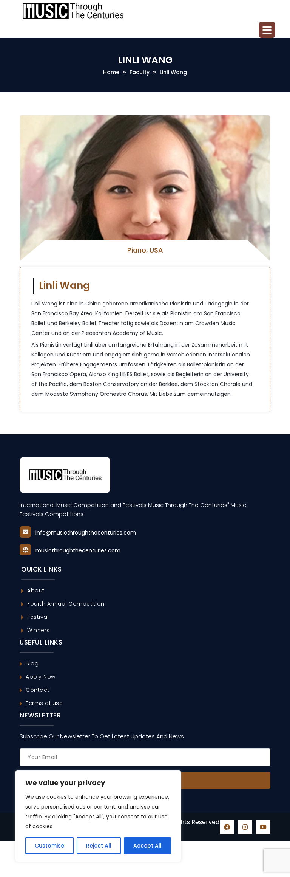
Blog (32, 663)
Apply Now (41, 676)
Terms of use (44, 703)
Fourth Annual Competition (66, 603)
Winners (38, 630)
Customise (49, 845)
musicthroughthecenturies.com (77, 550)
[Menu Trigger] (267, 30)
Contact (37, 690)
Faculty (140, 72)
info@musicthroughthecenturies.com (85, 532)
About (36, 590)
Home (111, 72)
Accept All (147, 845)
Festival (38, 617)
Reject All (98, 845)
